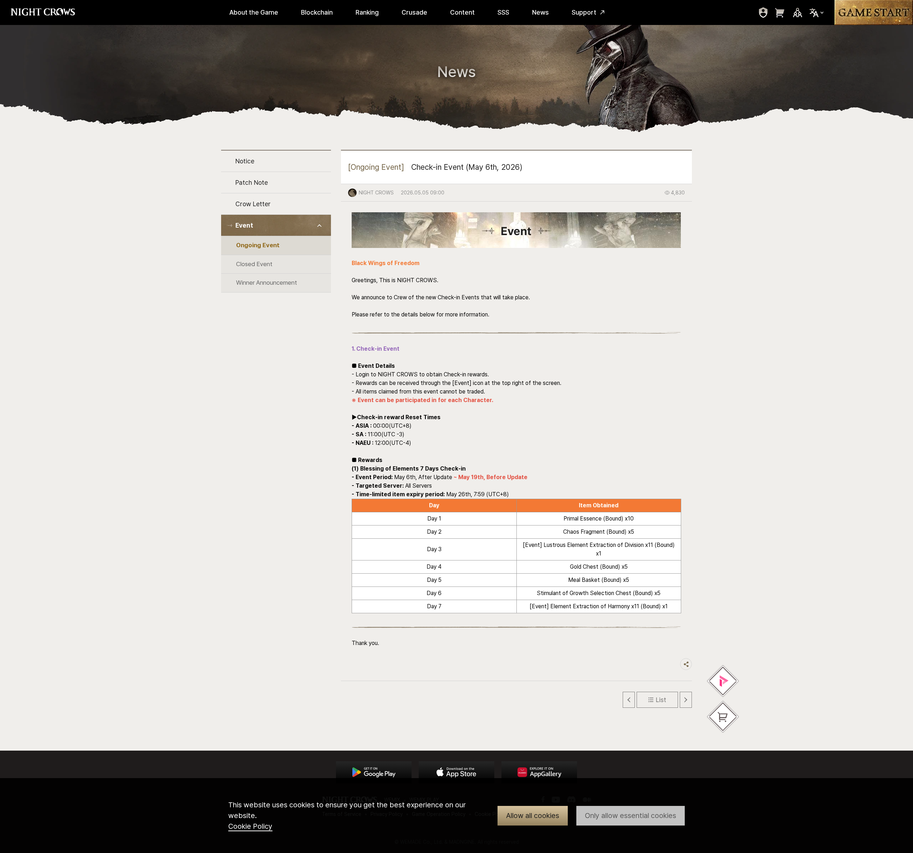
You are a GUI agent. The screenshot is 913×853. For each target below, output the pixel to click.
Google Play (374, 772)
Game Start (874, 12)
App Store (456, 772)
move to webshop (780, 12)
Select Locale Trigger (817, 12)
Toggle (319, 225)
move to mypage (763, 12)
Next (686, 700)
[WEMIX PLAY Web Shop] (723, 681)
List (661, 700)
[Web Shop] (723, 717)
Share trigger (686, 664)
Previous (629, 700)
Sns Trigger (797, 12)
